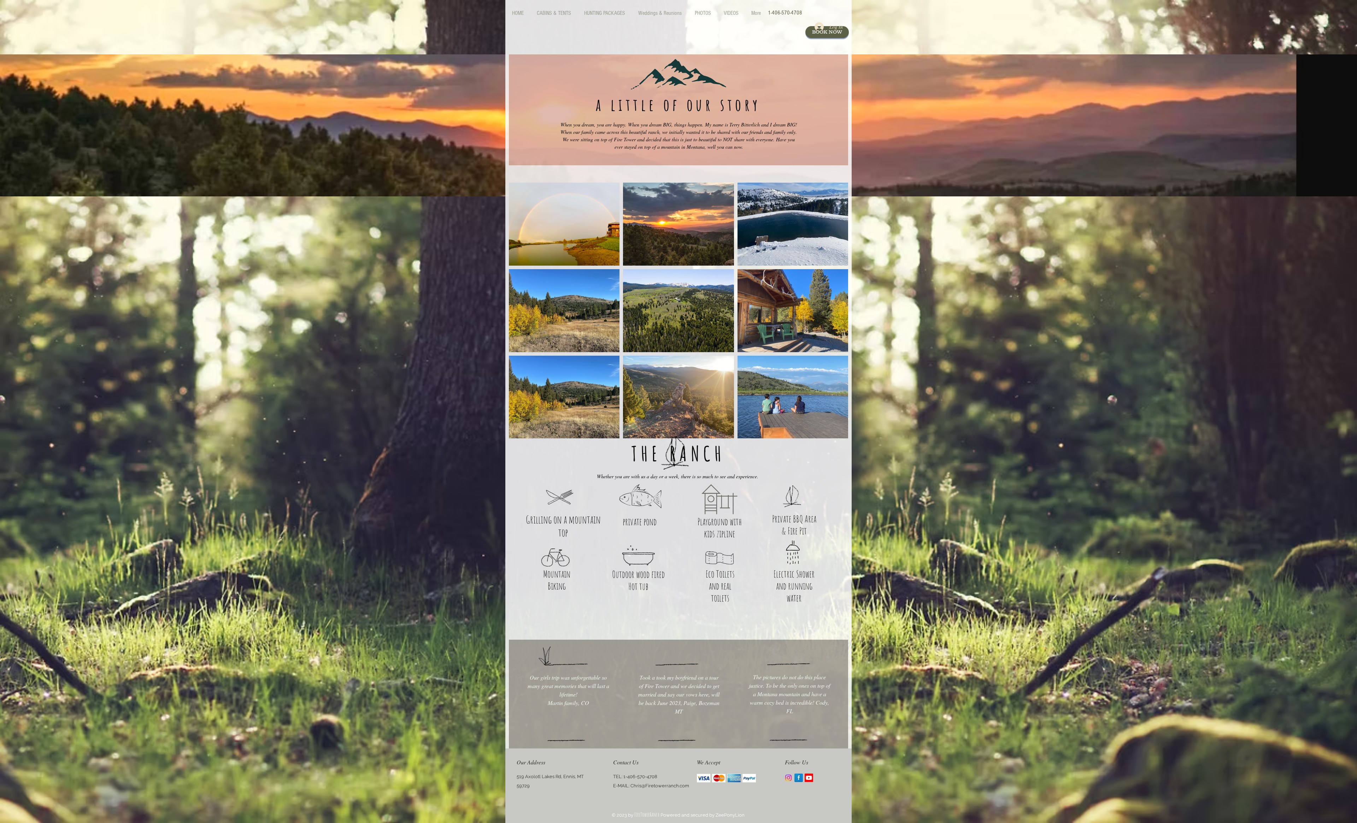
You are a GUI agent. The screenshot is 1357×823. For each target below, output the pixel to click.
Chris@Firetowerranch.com (659, 785)
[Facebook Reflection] (798, 778)
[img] (703, 778)
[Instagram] (788, 778)
